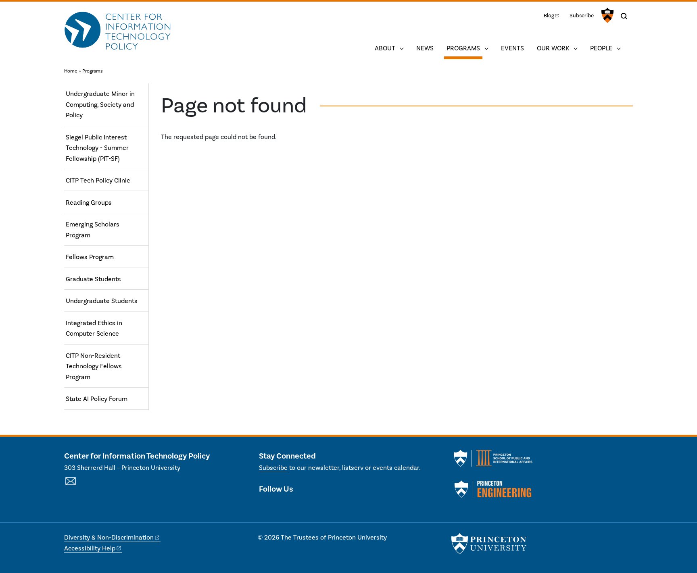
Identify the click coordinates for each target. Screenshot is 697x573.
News (425, 48)
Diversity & (109, 538)
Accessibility (89, 548)
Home (70, 71)
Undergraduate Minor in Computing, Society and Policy (100, 104)
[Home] (117, 31)
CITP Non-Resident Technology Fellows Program (94, 366)
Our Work (553, 48)
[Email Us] (70, 486)
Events (512, 48)
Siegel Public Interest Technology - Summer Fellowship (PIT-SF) (97, 148)
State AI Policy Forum (96, 399)
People (601, 48)
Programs (464, 48)
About (385, 48)
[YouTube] (294, 506)
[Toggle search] (624, 16)
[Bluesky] (308, 506)
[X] (265, 506)
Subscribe (582, 15)
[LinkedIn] (280, 506)
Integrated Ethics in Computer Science (94, 328)
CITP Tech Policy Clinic (98, 180)
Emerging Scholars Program (92, 229)
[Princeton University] (606, 15)
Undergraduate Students (102, 301)
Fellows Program (90, 257)
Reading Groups (89, 203)
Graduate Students (93, 279)
